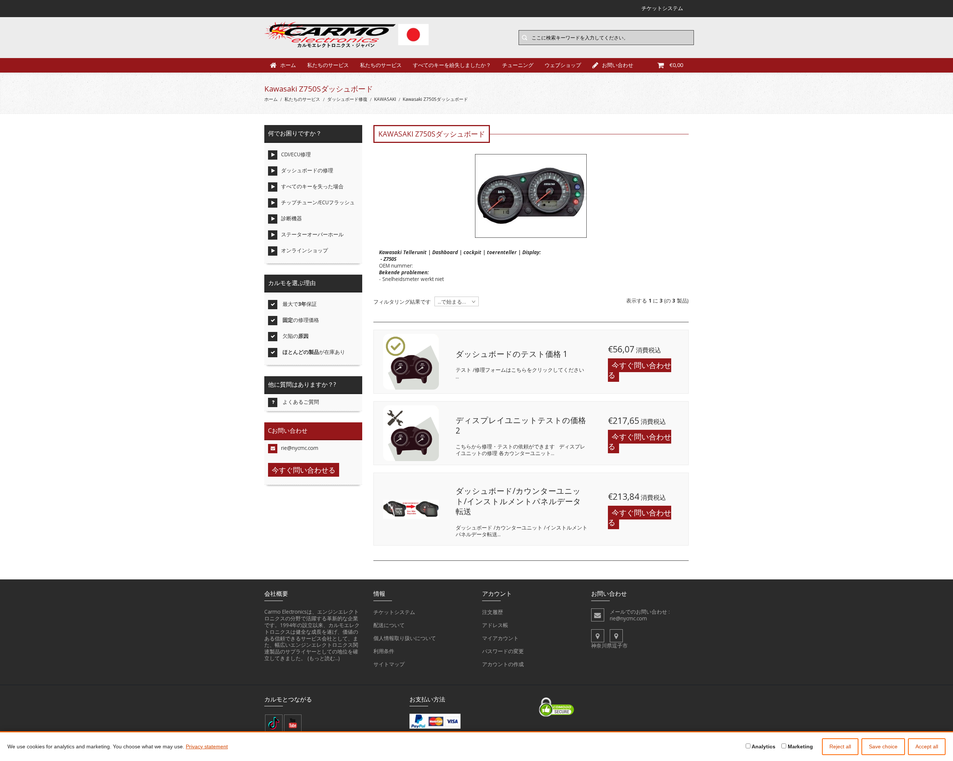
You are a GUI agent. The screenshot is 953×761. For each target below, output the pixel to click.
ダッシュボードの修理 (307, 170)
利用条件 (383, 651)
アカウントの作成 (503, 664)
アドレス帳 (495, 625)
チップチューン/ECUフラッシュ (318, 202)
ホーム (288, 64)
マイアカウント (500, 638)
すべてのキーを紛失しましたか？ (452, 64)
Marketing (799, 746)
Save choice (883, 746)
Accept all (926, 746)
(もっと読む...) (323, 658)
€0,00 (676, 64)
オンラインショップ (304, 250)
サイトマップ (389, 664)
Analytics (762, 746)
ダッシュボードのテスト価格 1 (511, 354)
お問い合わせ (617, 64)
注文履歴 (492, 611)
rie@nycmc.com (299, 447)
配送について (389, 625)
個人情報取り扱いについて (404, 638)
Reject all (840, 746)
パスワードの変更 (503, 651)
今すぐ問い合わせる (639, 370)
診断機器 (291, 218)
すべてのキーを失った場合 (312, 186)
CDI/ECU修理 (296, 154)
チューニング (517, 64)
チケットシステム (394, 611)
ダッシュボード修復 (347, 99)
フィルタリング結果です (402, 301)
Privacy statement (207, 746)
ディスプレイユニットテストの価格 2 (521, 425)
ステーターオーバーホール (312, 234)
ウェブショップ (563, 64)
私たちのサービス (328, 64)
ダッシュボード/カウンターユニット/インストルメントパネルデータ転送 (518, 501)
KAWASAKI (385, 99)
